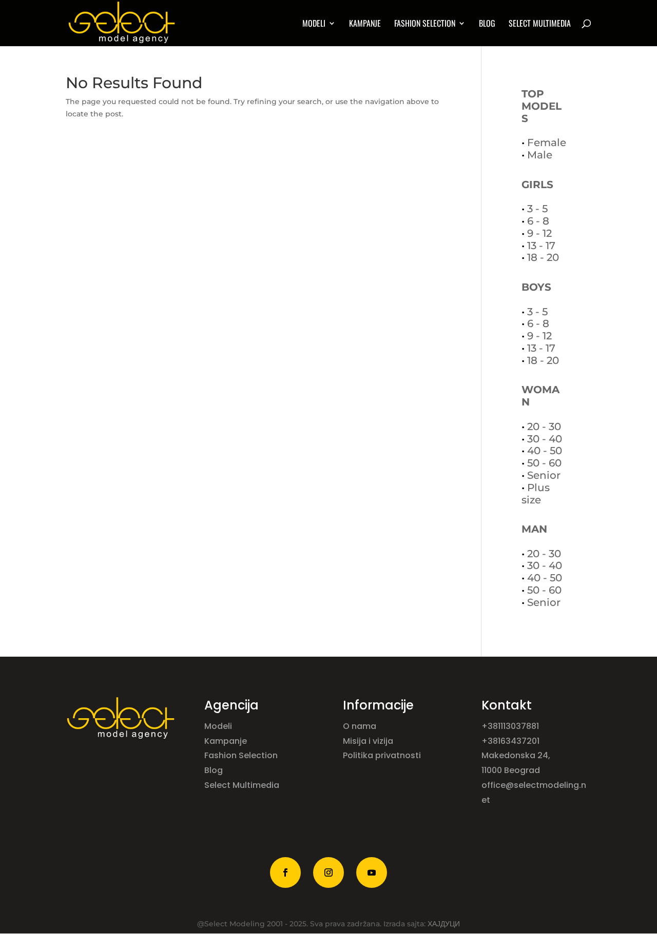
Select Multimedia (241, 785)
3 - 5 (537, 208)
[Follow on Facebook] (285, 872)
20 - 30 (544, 426)
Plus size (535, 493)
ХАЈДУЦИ (444, 923)
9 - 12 (539, 233)
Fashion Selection (424, 24)
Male (539, 155)
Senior (544, 475)
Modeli (219, 726)
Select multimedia (540, 24)
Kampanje (365, 24)
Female (546, 142)
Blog (487, 24)
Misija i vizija (369, 741)
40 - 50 (544, 450)
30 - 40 (544, 439)
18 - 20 (543, 257)
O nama (360, 726)
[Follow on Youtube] (371, 872)
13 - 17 (541, 245)
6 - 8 (538, 221)
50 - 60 (544, 463)
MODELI (313, 24)
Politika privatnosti (382, 755)
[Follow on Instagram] (328, 872)
